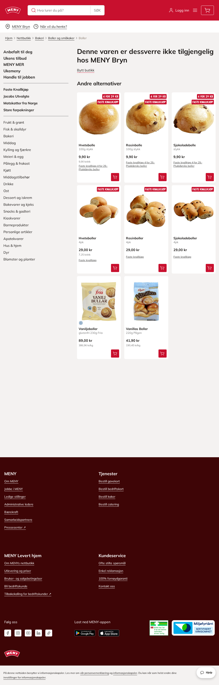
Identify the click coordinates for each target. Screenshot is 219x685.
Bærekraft (11, 512)
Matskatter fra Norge (20, 103)
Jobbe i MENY (13, 489)
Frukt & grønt (13, 122)
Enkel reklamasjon (111, 571)
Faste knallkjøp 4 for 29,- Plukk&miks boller (93, 167)
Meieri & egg (13, 156)
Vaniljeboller (88, 329)
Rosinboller (134, 238)
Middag (9, 143)
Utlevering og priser (17, 571)
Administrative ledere (18, 504)
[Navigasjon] (195, 10)
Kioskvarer (11, 218)
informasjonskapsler (125, 673)
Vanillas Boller (137, 329)
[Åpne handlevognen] (207, 10)
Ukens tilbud (15, 58)
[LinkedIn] (38, 633)
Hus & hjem (12, 245)
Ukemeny (12, 71)
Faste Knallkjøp (15, 89)
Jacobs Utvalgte (16, 96)
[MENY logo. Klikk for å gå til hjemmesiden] (13, 10)
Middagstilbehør (16, 177)
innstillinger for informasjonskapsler (24, 677)
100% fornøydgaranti (113, 578)
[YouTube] (28, 633)
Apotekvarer (13, 239)
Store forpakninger (18, 110)
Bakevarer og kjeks (18, 204)
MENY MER (13, 64)
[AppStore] (109, 633)
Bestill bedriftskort (111, 489)
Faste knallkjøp (87, 260)
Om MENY (11, 481)
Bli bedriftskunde (15, 586)
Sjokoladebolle (184, 145)
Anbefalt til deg (17, 52)
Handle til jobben (19, 77)
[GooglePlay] (84, 633)
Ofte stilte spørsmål (112, 563)
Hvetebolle (87, 145)
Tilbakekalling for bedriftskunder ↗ (27, 594)
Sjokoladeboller (185, 238)
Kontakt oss (107, 586)
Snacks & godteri (16, 211)
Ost (6, 191)
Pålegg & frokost (16, 163)
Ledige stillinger (15, 497)
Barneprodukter (16, 225)
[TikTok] (48, 633)
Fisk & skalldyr (14, 129)
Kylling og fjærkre (17, 150)
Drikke (8, 184)
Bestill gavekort (109, 481)
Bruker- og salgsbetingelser (23, 578)
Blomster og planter (19, 259)
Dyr (6, 252)
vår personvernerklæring (94, 673)
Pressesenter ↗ (15, 527)
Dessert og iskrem (17, 197)
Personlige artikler (17, 232)
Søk (97, 10)
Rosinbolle (134, 145)
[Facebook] (7, 633)
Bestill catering (109, 504)
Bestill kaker (107, 497)
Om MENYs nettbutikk (19, 563)
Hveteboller (87, 238)
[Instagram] (18, 633)
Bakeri (8, 136)
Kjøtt (7, 170)
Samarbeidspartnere (18, 520)
